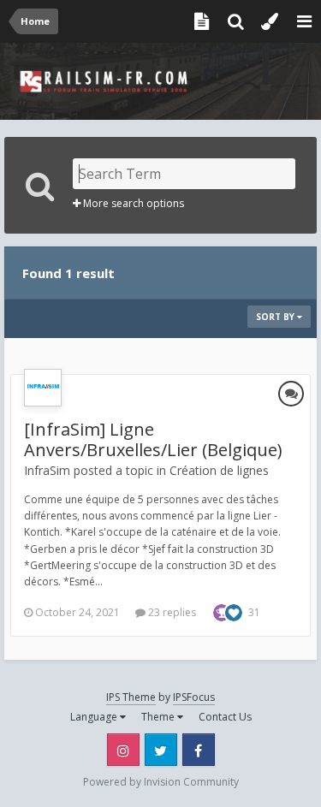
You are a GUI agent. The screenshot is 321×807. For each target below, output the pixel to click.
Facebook (198, 749)
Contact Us (225, 716)
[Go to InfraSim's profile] (43, 387)
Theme (159, 716)
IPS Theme (131, 697)
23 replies (171, 612)
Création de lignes (219, 470)
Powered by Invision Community (161, 781)
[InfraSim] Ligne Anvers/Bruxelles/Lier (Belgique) (153, 439)
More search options (132, 203)
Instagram (123, 749)
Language (95, 716)
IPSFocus (194, 697)
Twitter (161, 749)
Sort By (276, 317)
